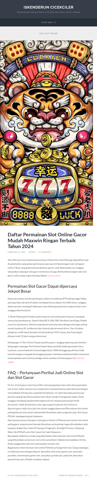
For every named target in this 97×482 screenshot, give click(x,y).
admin (32, 252)
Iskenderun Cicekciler (49, 7)
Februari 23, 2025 (17, 252)
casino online (53, 275)
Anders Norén (75, 475)
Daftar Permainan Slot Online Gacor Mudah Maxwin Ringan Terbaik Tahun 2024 (47, 240)
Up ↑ (87, 475)
